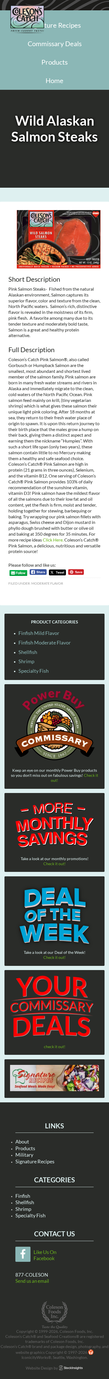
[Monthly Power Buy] (54, 725)
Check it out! (54, 863)
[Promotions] (54, 824)
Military (24, 1155)
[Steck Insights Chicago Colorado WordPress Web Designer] (71, 1368)
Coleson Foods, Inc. (27, 19)
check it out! (54, 1046)
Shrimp (26, 661)
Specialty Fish (33, 671)
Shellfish (27, 652)
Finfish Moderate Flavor (44, 642)
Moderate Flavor (47, 583)
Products (25, 1148)
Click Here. (53, 539)
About (22, 1141)
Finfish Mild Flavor (38, 633)
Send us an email (32, 1281)
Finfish (22, 1196)
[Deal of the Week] (54, 916)
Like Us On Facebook (45, 1255)
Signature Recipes (34, 1161)
